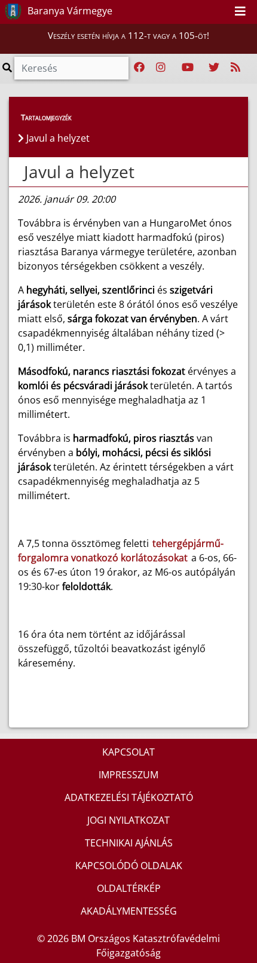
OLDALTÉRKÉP (129, 888)
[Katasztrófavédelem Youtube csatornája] (187, 67)
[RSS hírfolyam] (235, 67)
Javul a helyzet (79, 171)
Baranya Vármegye (68, 10)
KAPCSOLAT (128, 752)
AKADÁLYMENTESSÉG (129, 911)
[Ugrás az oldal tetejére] (22, 172)
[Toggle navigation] (240, 12)
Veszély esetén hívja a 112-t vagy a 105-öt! (128, 35)
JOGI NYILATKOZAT (128, 820)
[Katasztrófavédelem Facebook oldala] (139, 67)
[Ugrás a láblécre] (221, 11)
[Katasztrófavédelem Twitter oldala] (214, 67)
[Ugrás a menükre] (195, 11)
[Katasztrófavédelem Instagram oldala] (161, 67)
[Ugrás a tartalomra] (208, 11)
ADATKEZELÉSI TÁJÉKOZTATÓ (129, 797)
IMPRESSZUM (128, 774)
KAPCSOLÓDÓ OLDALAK (128, 865)
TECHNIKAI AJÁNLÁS (129, 842)
